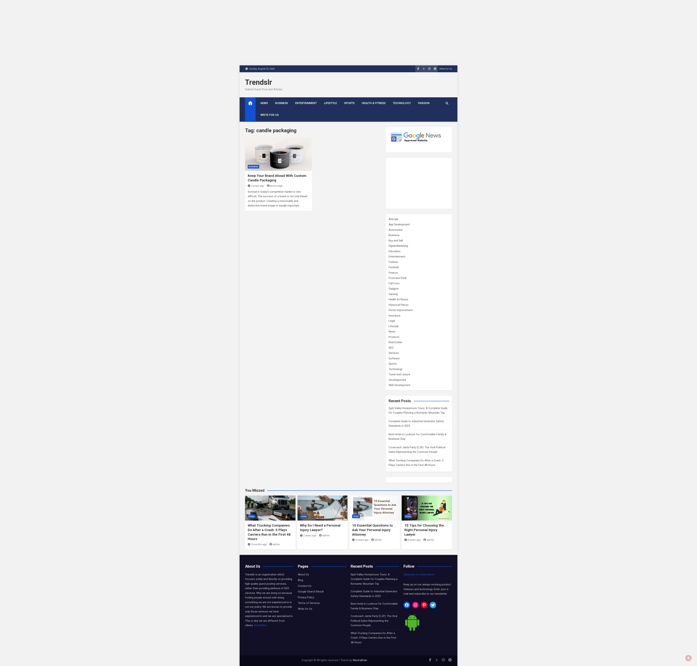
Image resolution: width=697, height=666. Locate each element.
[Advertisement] (419, 183)
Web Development (399, 385)
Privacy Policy (306, 597)
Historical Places (399, 304)
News (264, 103)
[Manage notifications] (688, 658)
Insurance (394, 315)
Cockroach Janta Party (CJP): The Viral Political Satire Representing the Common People (374, 620)
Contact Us (304, 586)
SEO (391, 347)
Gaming (393, 294)
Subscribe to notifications (418, 574)
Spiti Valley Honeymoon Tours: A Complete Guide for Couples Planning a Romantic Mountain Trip (374, 579)
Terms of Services (309, 603)
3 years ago (257, 185)
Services (394, 353)
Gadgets (394, 288)
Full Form (394, 283)
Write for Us (445, 68)
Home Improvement (401, 310)
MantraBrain (360, 660)
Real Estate (395, 342)
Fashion (423, 103)
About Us (303, 574)
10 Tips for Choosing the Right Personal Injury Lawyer (424, 529)
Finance (393, 272)
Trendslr (258, 82)
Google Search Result (311, 591)
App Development (399, 224)
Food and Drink (397, 278)
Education (394, 251)
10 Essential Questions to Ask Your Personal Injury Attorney (372, 529)
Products (394, 337)
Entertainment (306, 103)
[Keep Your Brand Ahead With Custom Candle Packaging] (278, 154)
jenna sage (276, 185)
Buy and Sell (396, 240)
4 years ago (414, 539)
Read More (260, 625)
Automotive (396, 230)
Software (394, 358)
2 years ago (309, 535)
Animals (393, 219)
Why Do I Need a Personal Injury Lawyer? (320, 527)
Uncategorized (397, 379)
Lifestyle (330, 103)
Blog (300, 580)
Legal (392, 320)
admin (276, 544)
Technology (402, 103)
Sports (349, 103)
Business (281, 103)
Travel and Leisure (399, 374)
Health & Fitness (374, 103)
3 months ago (259, 544)
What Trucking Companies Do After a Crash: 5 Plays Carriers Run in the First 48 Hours (269, 532)
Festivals (394, 267)
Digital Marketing (398, 245)
